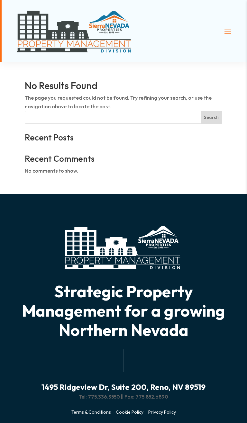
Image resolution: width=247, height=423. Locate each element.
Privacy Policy (162, 412)
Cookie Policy (129, 412)
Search (211, 117)
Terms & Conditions (91, 412)
